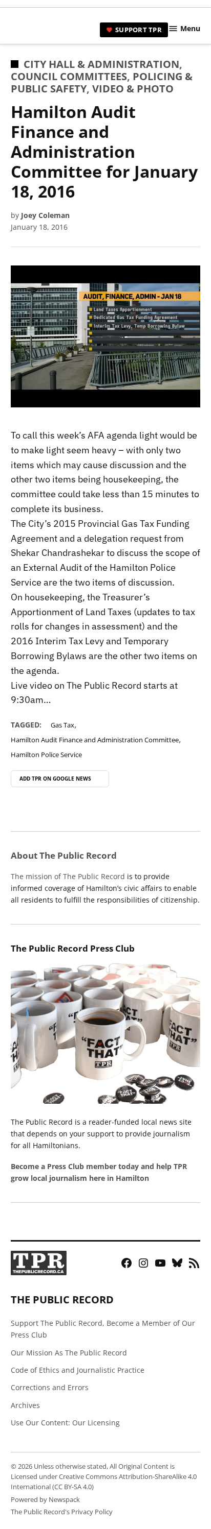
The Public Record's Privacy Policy (62, 1512)
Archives (25, 1405)
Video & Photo (133, 88)
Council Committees (69, 76)
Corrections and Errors (50, 1387)
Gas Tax (62, 725)
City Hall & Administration (101, 64)
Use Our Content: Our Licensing (65, 1422)
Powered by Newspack (45, 1499)
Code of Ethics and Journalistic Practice (77, 1370)
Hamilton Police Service (46, 754)
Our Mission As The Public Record (69, 1352)
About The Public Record (64, 855)
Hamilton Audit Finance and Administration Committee (95, 740)
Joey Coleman (45, 215)
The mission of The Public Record (68, 876)
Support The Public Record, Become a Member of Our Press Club (103, 1329)
